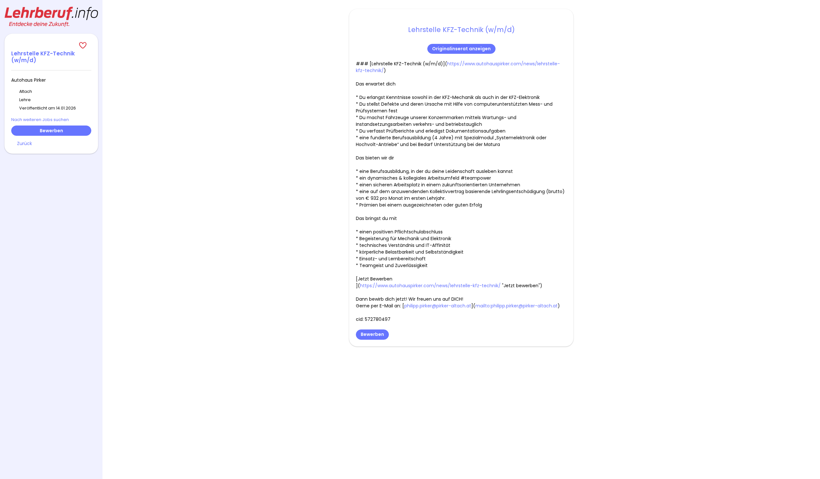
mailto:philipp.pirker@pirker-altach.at (516, 306)
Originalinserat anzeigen (461, 48)
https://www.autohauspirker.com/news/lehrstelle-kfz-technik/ (430, 285)
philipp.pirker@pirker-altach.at (437, 306)
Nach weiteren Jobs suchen (40, 119)
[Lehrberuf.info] (51, 17)
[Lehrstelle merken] (51, 45)
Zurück (24, 143)
